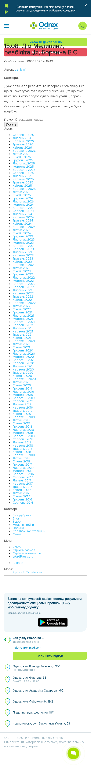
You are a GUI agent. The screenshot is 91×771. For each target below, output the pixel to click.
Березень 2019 (24, 417)
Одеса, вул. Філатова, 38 (29, 679)
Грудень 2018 (22, 426)
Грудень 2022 (23, 274)
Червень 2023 (23, 255)
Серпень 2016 (23, 502)
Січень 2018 (21, 461)
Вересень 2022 (24, 284)
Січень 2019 (21, 423)
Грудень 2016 (22, 499)
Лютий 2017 (21, 493)
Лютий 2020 (21, 382)
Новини (18, 528)
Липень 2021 (22, 328)
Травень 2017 (22, 487)
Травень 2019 (22, 411)
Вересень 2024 (24, 208)
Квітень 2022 (22, 300)
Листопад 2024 (24, 201)
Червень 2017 (23, 483)
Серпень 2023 (23, 249)
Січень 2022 (22, 309)
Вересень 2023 (24, 246)
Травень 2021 (22, 334)
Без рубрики (22, 515)
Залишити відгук (50, 656)
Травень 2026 (23, 144)
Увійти (17, 547)
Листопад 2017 (23, 468)
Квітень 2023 (22, 262)
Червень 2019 (23, 407)
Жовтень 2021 (23, 319)
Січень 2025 (22, 195)
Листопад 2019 (23, 392)
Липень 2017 (22, 480)
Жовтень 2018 (23, 433)
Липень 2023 (22, 252)
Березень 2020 (24, 379)
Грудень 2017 (22, 464)
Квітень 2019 (22, 414)
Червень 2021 (23, 331)
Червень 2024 (23, 217)
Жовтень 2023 (23, 243)
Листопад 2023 (24, 239)
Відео (17, 522)
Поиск (8, 120)
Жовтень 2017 (23, 471)
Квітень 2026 (22, 147)
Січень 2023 (22, 271)
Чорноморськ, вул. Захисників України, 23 (41, 723)
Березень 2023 (24, 265)
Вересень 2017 (23, 474)
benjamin (21, 69)
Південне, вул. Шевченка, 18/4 (33, 712)
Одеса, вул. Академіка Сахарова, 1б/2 (38, 690)
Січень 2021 (21, 347)
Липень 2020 (22, 366)
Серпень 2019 (23, 401)
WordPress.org (23, 556)
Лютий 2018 (21, 458)
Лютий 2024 (21, 230)
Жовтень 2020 (23, 357)
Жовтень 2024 (23, 204)
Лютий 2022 (21, 306)
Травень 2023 (23, 258)
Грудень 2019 (22, 388)
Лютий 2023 (21, 268)
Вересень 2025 (24, 170)
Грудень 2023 (23, 236)
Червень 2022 (23, 293)
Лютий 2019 (21, 420)
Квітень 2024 (22, 224)
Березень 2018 (24, 455)
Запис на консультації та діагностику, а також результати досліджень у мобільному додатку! (45, 8)
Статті (17, 534)
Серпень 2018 (23, 439)
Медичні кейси (23, 525)
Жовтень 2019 (23, 395)
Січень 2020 (22, 385)
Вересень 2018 (24, 436)
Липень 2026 (22, 138)
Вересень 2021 (24, 322)
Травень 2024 (23, 220)
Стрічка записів (24, 550)
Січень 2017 (21, 496)
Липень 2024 (22, 214)
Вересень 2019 (24, 398)
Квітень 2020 (22, 376)
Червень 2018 (23, 445)
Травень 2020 (23, 373)
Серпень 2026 (23, 135)
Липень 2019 (22, 404)
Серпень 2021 (23, 325)
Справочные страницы (29, 531)
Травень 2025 (23, 182)
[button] (7, 26)
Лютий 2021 (21, 344)
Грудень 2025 (23, 160)
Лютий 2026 (21, 154)
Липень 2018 (22, 442)
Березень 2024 (24, 227)
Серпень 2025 (23, 173)
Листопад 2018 (23, 430)
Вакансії (18, 563)
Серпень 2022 (23, 287)
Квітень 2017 (22, 490)
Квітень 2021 (22, 338)
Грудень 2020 (23, 350)
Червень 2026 (23, 141)
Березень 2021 (24, 341)
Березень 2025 (24, 189)
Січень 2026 (22, 157)
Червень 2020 (23, 369)
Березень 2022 (24, 303)
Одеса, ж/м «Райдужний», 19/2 (33, 701)
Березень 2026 (24, 151)
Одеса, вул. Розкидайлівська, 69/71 (36, 667)
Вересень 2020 (24, 360)
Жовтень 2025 (23, 166)
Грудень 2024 (23, 198)
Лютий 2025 (21, 192)
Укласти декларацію (45, 42)
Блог (16, 518)
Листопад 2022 (24, 277)
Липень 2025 (22, 176)
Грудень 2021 (22, 312)
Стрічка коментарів (27, 553)
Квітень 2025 (22, 185)
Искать (11, 124)
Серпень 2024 (23, 211)
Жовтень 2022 (23, 281)
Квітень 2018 (22, 452)
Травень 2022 (23, 296)
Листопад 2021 (23, 315)
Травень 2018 (22, 449)
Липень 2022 (22, 290)
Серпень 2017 (23, 477)
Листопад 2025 (24, 163)
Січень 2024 (22, 233)
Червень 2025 (23, 179)
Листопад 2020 (24, 353)
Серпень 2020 (23, 363)
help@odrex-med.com (27, 647)
